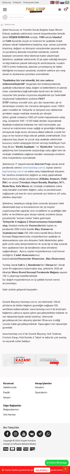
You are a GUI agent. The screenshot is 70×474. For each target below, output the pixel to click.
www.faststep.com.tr (34, 167)
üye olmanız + (42, 470)
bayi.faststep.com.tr (13, 171)
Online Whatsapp (58, 462)
